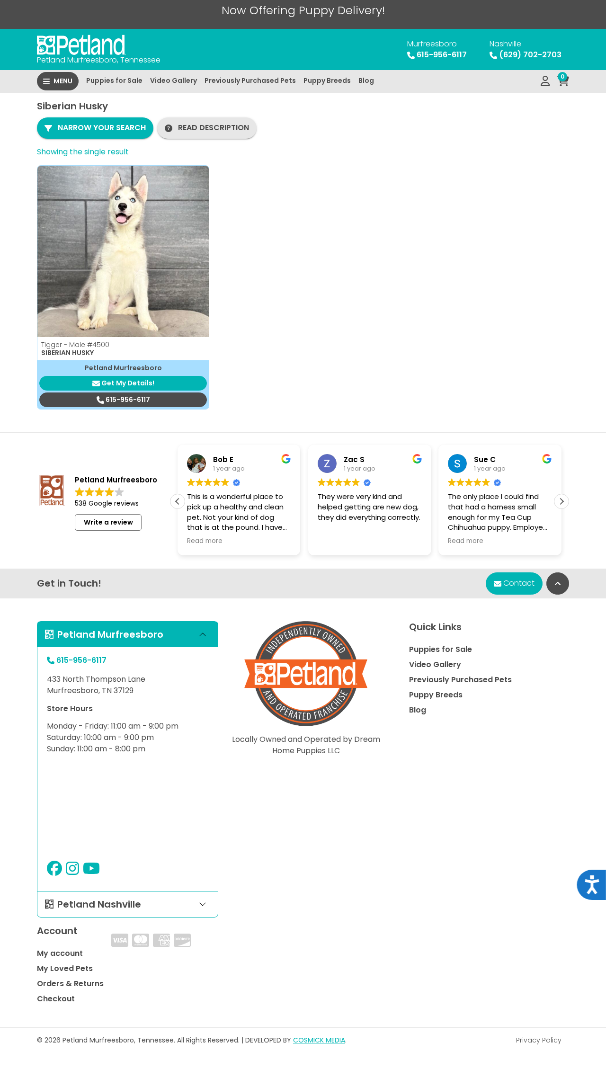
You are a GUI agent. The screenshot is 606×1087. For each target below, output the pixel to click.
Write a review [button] (108, 522)
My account (60, 953)
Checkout (56, 998)
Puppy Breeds (327, 80)
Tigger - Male (75, 344)
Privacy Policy (538, 1040)
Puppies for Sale (114, 80)
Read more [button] (205, 541)
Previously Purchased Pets (250, 80)
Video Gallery (173, 80)
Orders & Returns (70, 983)
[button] (561, 501)
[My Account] (545, 81)
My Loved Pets (65, 968)
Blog (366, 80)
